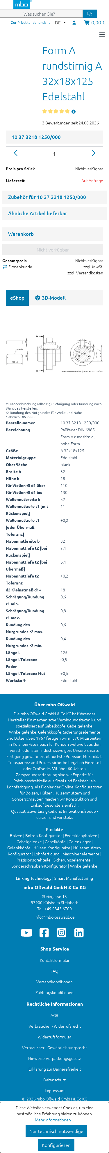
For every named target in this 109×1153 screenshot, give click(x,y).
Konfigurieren (56, 1145)
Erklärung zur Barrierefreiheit (54, 1069)
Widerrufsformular (54, 1037)
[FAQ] (73, 111)
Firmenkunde (20, 266)
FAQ (54, 971)
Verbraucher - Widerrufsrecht (54, 1026)
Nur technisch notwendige (56, 1131)
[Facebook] (44, 932)
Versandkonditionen (54, 981)
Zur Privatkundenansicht (30, 22)
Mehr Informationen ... (54, 1120)
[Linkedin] (78, 932)
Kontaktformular (54, 960)
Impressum (55, 1090)
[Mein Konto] (74, 22)
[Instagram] (61, 932)
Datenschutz (54, 1080)
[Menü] (102, 34)
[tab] (50, 298)
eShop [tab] (17, 297)
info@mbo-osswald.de (55, 917)
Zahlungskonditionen (54, 992)
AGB (54, 1015)
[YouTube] (26, 932)
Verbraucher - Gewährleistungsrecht (54, 1047)
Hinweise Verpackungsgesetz (54, 1058)
